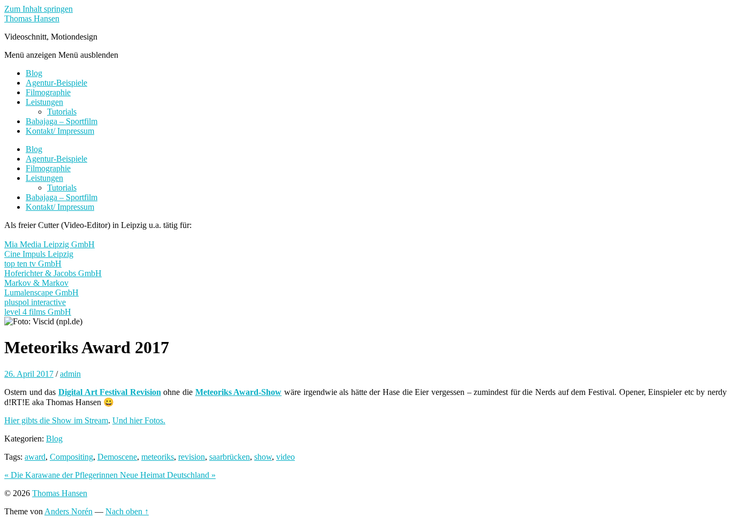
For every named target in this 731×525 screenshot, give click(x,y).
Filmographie (48, 92)
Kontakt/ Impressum (60, 130)
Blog (34, 73)
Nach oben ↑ (127, 511)
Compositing (71, 456)
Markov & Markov (36, 282)
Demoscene (117, 456)
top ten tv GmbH (33, 263)
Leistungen (44, 101)
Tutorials (62, 111)
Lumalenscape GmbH (41, 292)
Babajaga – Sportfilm (61, 121)
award (35, 456)
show (263, 456)
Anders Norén (68, 511)
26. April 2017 (29, 373)
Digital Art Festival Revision (109, 392)
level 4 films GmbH (37, 311)
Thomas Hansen (31, 18)
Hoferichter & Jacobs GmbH (53, 273)
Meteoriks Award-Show (238, 392)
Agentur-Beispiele (56, 82)
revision (191, 456)
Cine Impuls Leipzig (38, 253)
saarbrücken (229, 456)
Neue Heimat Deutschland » (168, 475)
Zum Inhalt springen (38, 8)
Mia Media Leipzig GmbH (49, 244)
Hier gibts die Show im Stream (56, 420)
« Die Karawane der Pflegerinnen (62, 475)
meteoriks (157, 456)
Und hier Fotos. (138, 420)
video (285, 456)
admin (70, 373)
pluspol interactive (35, 302)
